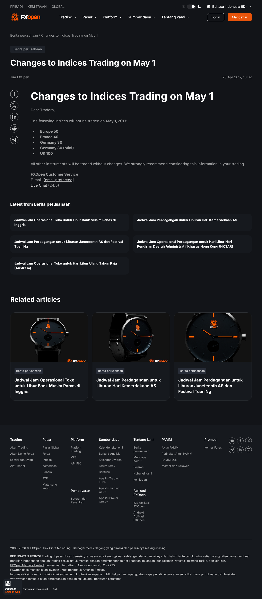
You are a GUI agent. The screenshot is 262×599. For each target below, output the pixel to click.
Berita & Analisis (109, 453)
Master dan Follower (175, 466)
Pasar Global (51, 447)
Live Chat (39, 185)
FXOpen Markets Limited (27, 565)
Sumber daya (139, 17)
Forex (46, 453)
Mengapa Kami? (139, 459)
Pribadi (16, 6)
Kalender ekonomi (111, 447)
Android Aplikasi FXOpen (139, 516)
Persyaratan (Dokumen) (35, 589)
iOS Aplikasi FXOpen (141, 504)
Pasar (87, 17)
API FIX (76, 463)
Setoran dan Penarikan (79, 500)
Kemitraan (37, 6)
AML (55, 589)
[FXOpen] (25, 17)
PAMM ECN (169, 459)
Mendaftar (239, 17)
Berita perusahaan (24, 35)
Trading (65, 17)
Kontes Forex (213, 447)
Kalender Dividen (110, 459)
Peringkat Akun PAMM (177, 453)
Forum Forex (107, 466)
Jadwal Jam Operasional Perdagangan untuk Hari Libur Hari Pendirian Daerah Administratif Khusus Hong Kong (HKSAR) (185, 244)
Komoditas (49, 466)
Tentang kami (173, 17)
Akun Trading (19, 447)
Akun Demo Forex (22, 453)
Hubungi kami (142, 473)
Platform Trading (76, 449)
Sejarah (138, 467)
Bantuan (104, 472)
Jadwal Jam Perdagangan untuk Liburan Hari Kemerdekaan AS (187, 220)
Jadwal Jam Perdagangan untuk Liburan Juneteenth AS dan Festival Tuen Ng (68, 244)
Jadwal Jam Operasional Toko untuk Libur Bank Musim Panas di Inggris (65, 222)
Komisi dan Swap (21, 459)
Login (215, 17)
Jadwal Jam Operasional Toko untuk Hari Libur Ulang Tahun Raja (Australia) (65, 265)
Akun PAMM (170, 447)
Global (58, 6)
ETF (45, 478)
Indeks (47, 459)
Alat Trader (17, 466)
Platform (110, 17)
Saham (47, 472)
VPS (74, 457)
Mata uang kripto (50, 486)
